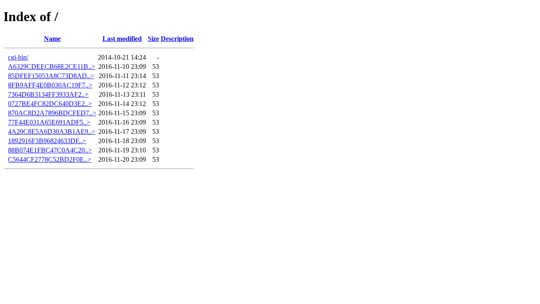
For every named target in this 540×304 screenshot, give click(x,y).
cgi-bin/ (18, 57)
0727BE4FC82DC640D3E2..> (50, 103)
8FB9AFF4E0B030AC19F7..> (50, 85)
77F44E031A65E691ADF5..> (49, 122)
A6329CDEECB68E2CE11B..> (51, 66)
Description (177, 38)
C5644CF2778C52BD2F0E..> (49, 159)
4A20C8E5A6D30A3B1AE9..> (51, 131)
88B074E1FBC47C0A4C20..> (50, 150)
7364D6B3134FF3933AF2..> (48, 94)
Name (52, 38)
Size (153, 38)
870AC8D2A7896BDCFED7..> (52, 113)
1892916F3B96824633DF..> (47, 140)
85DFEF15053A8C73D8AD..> (51, 75)
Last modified (122, 38)
